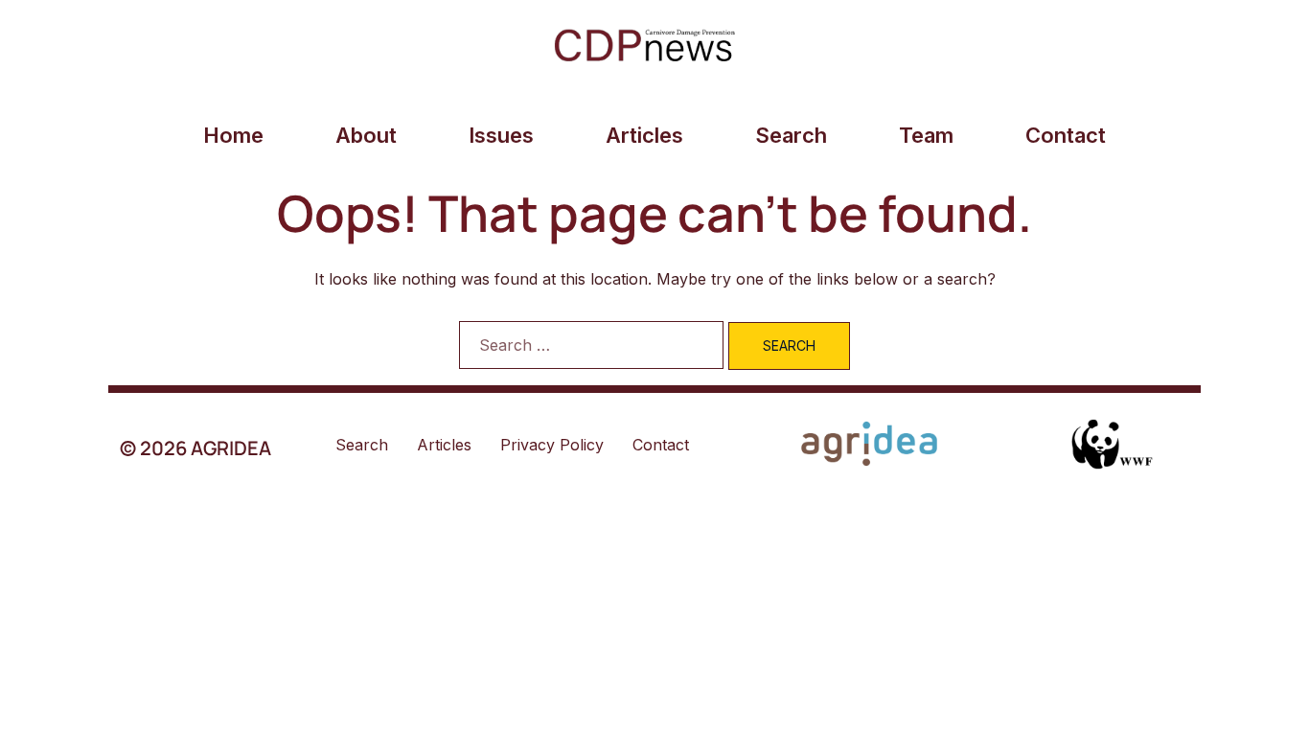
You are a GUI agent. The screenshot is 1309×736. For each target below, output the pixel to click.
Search (791, 135)
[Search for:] (591, 345)
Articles (644, 135)
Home (233, 135)
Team (926, 135)
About (366, 135)
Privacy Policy (552, 444)
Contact (1065, 135)
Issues (501, 135)
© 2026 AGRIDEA (195, 448)
